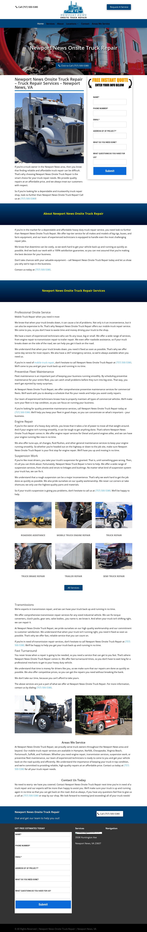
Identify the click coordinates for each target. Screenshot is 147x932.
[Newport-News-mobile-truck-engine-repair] (73, 527)
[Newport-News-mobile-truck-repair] (113, 527)
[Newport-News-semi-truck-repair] (113, 568)
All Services (73, 587)
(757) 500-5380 (28, 198)
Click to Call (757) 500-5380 (75, 65)
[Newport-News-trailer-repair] (73, 568)
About (60, 24)
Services (50, 24)
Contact (85, 24)
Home (40, 24)
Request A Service (119, 7)
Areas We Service (101, 24)
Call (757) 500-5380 (28, 7)
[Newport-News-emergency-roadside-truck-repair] (33, 527)
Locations (71, 24)
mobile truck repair (44, 362)
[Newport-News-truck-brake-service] (33, 568)
